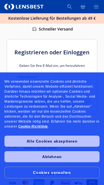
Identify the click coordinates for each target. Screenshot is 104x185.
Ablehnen (52, 156)
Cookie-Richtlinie (33, 126)
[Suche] (69, 6)
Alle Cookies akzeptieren (52, 141)
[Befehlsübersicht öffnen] (96, 6)
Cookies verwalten (52, 172)
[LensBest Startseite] (24, 7)
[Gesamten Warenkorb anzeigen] (83, 6)
